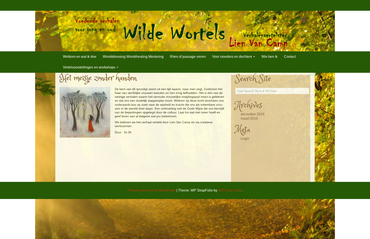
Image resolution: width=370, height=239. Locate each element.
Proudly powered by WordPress (151, 190)
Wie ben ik (269, 56)
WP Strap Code (230, 190)
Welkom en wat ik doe (79, 56)
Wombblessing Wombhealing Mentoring (133, 56)
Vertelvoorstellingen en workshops (89, 67)
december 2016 (252, 114)
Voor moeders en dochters (232, 56)
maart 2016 (249, 118)
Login (245, 138)
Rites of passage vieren (188, 56)
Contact (290, 56)
